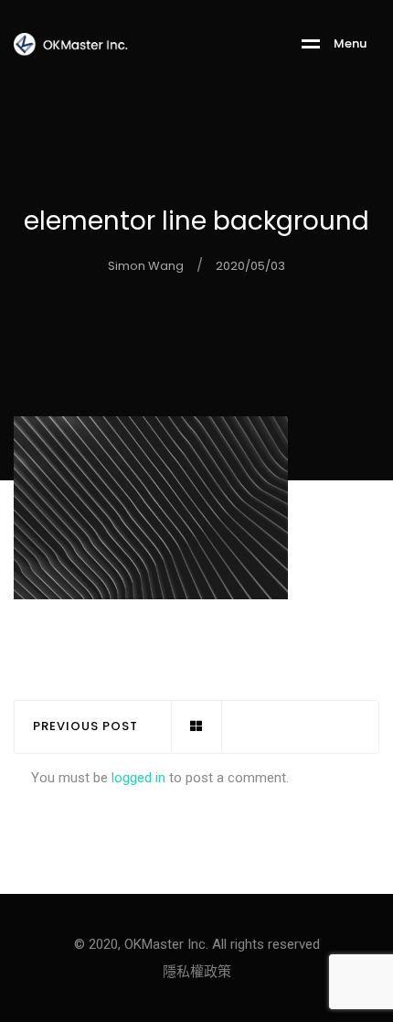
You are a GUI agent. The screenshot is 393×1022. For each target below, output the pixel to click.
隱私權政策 (197, 971)
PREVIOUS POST (85, 727)
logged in (138, 777)
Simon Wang (146, 265)
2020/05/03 (250, 265)
